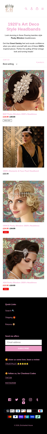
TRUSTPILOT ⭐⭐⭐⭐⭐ (16, 364)
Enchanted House (26, 425)
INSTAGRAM (10, 383)
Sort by (6, 60)
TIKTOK (8, 378)
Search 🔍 (9, 311)
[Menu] (42, 8)
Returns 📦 (10, 324)
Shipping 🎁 (10, 317)
